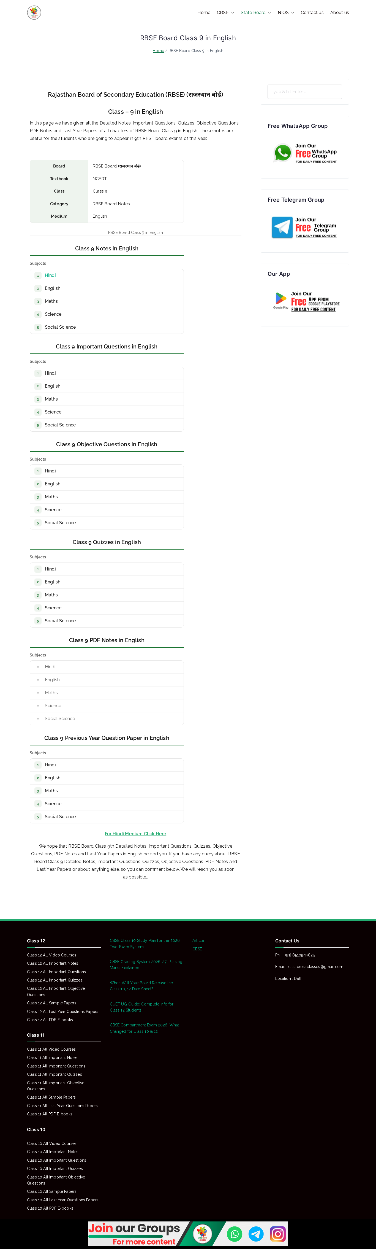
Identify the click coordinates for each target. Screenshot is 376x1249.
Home (203, 12)
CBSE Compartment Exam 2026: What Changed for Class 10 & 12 (144, 1028)
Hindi (50, 275)
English (52, 288)
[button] (231, 12)
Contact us (312, 12)
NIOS (283, 12)
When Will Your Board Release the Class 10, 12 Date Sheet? (141, 986)
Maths (51, 301)
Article (198, 940)
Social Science (60, 327)
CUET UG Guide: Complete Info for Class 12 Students (142, 1007)
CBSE (223, 12)
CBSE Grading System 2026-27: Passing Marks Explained (146, 964)
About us (339, 12)
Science (53, 314)
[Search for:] (305, 92)
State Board (253, 12)
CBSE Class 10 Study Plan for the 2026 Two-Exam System (145, 943)
